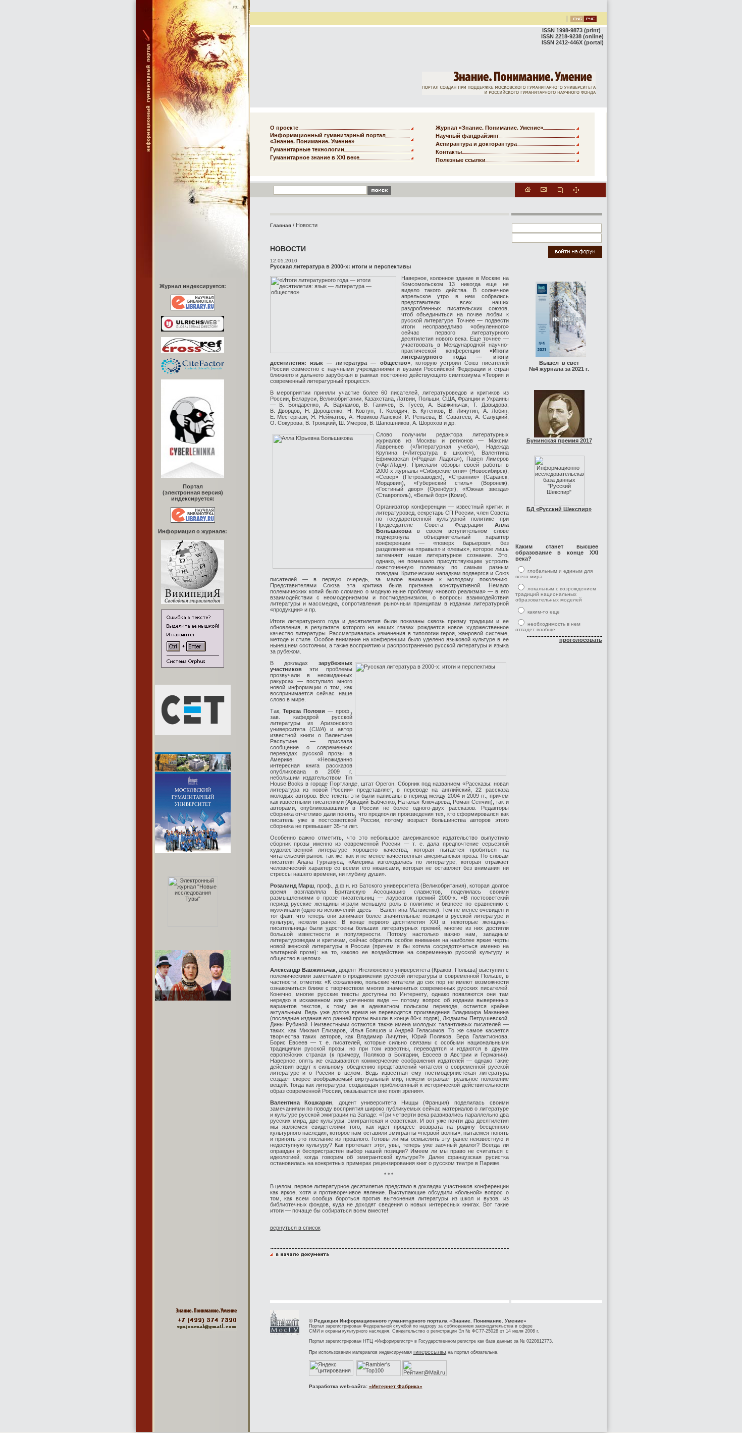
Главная (280, 225)
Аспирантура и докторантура (476, 144)
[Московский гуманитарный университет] (284, 1333)
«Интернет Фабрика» (395, 1386)
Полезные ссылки (461, 160)
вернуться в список (295, 1228)
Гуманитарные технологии (307, 149)
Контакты (449, 152)
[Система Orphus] (192, 666)
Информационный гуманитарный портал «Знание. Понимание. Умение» (328, 138)
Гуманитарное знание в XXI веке (314, 157)
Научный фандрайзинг (467, 136)
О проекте (284, 128)
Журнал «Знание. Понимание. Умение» (489, 128)
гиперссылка (429, 1352)
